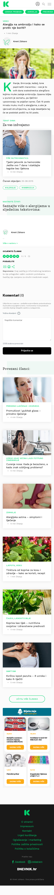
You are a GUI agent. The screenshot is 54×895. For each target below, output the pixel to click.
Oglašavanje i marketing (27, 839)
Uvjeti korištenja (27, 835)
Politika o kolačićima (27, 848)
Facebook (19, 861)
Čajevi (9, 618)
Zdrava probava (13, 12)
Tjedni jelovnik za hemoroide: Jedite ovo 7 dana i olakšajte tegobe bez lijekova (23, 165)
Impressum (27, 826)
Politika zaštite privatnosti (27, 844)
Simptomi (11, 671)
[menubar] (37, 4)
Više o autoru (9, 243)
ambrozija (28, 188)
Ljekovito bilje (22, 618)
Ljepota (10, 565)
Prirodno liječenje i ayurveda (22, 406)
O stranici (27, 821)
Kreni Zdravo (18, 232)
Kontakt (27, 830)
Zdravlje (32, 12)
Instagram (36, 861)
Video (6, 21)
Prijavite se (27, 350)
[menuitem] (37, 4)
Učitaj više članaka (27, 699)
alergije (11, 188)
